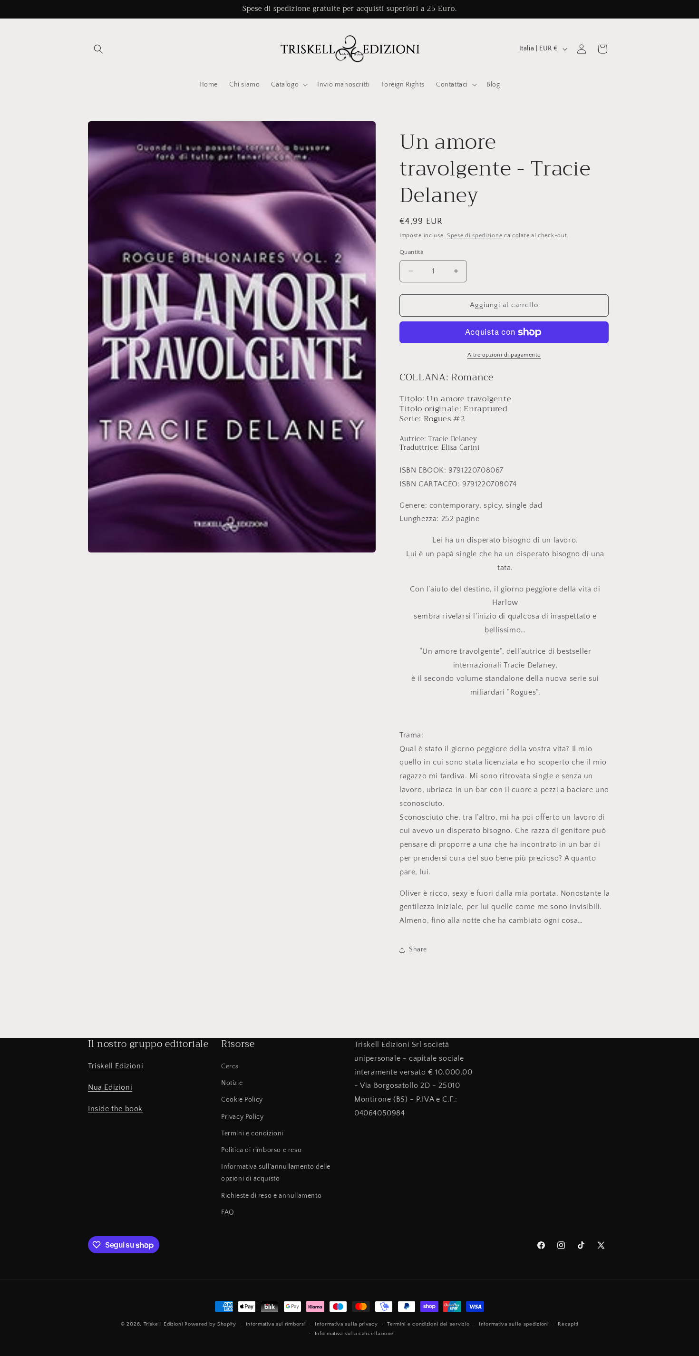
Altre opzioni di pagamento (504, 355)
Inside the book (115, 1108)
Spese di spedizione (474, 235)
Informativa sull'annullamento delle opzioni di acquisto (275, 1172)
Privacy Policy (242, 1117)
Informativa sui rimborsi (276, 1324)
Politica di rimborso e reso (261, 1150)
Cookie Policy (242, 1100)
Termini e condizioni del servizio (428, 1324)
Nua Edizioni (110, 1087)
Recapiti (568, 1324)
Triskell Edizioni (115, 1066)
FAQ (227, 1212)
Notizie (232, 1083)
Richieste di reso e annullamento (271, 1196)
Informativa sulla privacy (346, 1324)
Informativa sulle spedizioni (514, 1324)
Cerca (230, 1066)
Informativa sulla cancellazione (354, 1334)
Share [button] (418, 949)
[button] (98, 49)
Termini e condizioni (252, 1133)
